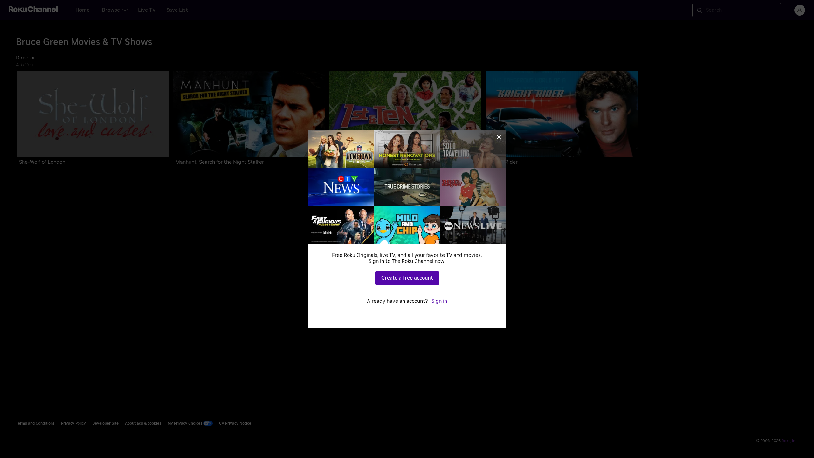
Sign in (439, 301)
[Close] (499, 137)
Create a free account (407, 278)
